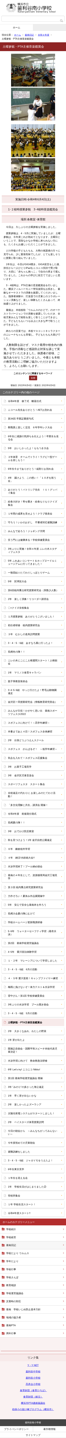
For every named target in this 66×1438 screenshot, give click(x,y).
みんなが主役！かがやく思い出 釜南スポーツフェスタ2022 (32, 712)
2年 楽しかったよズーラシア (24, 1104)
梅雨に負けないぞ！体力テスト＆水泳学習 (31, 987)
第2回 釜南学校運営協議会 (23, 943)
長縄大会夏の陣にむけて (21, 913)
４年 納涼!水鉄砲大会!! (21, 857)
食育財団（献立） (33, 1396)
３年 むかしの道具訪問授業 (24, 634)
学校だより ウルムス (17, 1253)
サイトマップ (33, 1435)
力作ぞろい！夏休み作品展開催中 (26, 896)
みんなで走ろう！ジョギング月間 (26, 531)
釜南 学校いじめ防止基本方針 (23, 1309)
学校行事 (11, 1269)
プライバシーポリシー (16, 1429)
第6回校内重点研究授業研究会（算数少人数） (33, 590)
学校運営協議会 (14, 1293)
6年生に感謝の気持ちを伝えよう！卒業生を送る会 (33, 438)
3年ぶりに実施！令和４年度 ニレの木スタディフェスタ (32, 550)
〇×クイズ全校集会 (18, 607)
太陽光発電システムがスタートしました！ (31, 1113)
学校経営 (11, 1237)
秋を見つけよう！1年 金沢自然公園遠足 (30, 840)
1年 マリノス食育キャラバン (24, 672)
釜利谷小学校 (33, 1377)
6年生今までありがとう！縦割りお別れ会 (31, 468)
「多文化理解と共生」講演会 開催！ (28, 805)
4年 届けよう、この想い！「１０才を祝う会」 (32, 479)
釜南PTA (11, 1325)
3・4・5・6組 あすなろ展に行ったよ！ (30, 643)
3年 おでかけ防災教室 (21, 831)
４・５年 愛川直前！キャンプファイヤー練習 (33, 978)
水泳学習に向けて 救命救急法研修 (27, 1060)
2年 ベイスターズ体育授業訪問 (26, 1122)
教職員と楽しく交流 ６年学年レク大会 (30, 427)
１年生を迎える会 (18, 1178)
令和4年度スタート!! (19, 1213)
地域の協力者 (13, 1317)
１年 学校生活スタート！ (22, 1204)
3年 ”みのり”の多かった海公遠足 (26, 1087)
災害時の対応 (13, 1301)
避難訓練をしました (19, 1151)
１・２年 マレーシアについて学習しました (32, 960)
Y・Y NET (33, 1365)
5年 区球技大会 (17, 581)
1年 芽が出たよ (16, 1039)
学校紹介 (11, 1229)
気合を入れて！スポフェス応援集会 (27, 758)
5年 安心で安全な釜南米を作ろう (27, 904)
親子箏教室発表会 (18, 681)
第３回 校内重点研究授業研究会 (25, 887)
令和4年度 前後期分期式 (22, 813)
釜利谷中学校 (33, 1371)
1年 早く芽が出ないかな (22, 1095)
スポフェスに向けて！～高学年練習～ (29, 722)
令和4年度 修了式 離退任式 (24, 401)
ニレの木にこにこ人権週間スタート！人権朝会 (32, 662)
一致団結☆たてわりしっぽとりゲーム (29, 572)
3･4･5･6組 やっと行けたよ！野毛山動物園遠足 (32, 692)
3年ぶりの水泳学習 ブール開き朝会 (28, 1004)
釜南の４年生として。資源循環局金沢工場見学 (32, 877)
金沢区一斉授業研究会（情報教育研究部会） (32, 702)
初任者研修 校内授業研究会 (24, 625)
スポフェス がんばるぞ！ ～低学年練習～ (32, 749)
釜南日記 (29, 35)
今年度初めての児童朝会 (21, 1142)
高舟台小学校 (33, 1384)
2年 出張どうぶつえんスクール (26, 740)
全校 (33, 378)
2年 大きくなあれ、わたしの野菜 (27, 1031)
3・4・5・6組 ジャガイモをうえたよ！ (30, 1160)
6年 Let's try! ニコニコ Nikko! (24, 1069)
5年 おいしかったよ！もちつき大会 (28, 448)
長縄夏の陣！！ (16, 822)
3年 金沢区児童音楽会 (21, 775)
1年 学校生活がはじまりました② (27, 1186)
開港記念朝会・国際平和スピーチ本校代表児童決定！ (32, 1050)
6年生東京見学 (16, 1169)
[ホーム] (33, 8)
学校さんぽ (12, 1277)
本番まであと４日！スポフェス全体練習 (30, 731)
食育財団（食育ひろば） (33, 1390)
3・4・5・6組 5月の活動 (22, 1013)
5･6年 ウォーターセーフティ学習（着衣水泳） (32, 933)
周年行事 (11, 1333)
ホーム (16, 27)
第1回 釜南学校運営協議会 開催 (25, 1078)
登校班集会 (14, 1195)
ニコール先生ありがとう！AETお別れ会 (30, 409)
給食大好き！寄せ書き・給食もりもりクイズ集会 (32, 503)
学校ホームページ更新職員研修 (25, 922)
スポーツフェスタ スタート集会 (26, 784)
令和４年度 (43, 35)
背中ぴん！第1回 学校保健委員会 (26, 995)
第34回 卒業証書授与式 (21, 418)
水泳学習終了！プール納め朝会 (25, 866)
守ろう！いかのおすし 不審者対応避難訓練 (32, 522)
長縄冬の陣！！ (16, 651)
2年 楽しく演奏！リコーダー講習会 (28, 599)
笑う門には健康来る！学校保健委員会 (29, 539)
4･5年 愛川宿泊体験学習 (22, 951)
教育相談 (11, 1285)
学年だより (12, 1261)
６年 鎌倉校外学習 (19, 849)
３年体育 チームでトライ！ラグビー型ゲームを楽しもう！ (32, 458)
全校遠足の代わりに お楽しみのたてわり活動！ (31, 794)
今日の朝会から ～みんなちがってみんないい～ (32, 1132)
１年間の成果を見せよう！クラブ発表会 (30, 513)
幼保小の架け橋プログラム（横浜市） (33, 1409)
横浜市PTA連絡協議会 (33, 1403)
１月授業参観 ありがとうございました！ (31, 616)
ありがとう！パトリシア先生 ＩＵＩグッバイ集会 (32, 491)
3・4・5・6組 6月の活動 (22, 969)
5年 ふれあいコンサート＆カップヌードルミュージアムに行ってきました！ (32, 562)
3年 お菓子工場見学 (20, 766)
